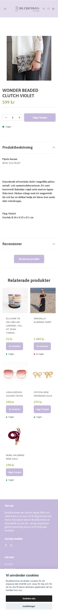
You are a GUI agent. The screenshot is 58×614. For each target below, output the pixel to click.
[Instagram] (11, 545)
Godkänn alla (29, 598)
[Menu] (5, 9)
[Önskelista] (48, 8)
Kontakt (9, 564)
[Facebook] (6, 545)
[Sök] (43, 8)
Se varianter (14, 346)
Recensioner (12, 244)
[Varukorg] (53, 8)
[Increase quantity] (19, 117)
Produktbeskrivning (17, 147)
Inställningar (29, 606)
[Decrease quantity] (6, 117)
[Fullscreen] (29, 58)
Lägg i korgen (42, 409)
